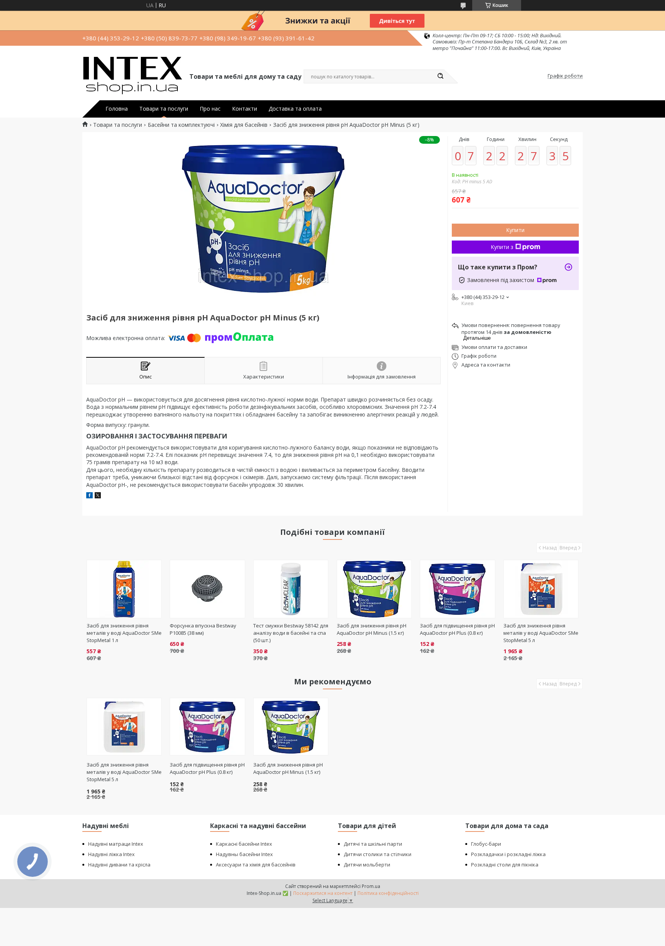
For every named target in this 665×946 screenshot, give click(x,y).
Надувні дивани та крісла (119, 864)
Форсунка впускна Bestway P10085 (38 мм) (203, 629)
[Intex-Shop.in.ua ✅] (132, 76)
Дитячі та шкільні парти (373, 843)
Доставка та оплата (295, 108)
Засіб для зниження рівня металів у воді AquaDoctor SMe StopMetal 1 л (124, 633)
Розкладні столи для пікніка (504, 864)
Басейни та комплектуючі (181, 124)
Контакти (244, 108)
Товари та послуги (163, 108)
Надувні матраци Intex (115, 843)
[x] (98, 496)
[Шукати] (440, 76)
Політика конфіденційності (388, 893)
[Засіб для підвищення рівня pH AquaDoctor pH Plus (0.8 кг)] (457, 589)
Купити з (502, 247)
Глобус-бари (486, 843)
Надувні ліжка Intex (111, 854)
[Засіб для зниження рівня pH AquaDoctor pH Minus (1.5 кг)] (374, 589)
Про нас (210, 108)
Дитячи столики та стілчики (377, 854)
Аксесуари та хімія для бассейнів (256, 864)
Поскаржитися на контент (323, 893)
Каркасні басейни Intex (244, 843)
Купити (515, 230)
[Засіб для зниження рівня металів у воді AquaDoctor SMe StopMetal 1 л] (124, 589)
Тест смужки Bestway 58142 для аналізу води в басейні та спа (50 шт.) (290, 633)
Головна (116, 108)
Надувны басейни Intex (244, 854)
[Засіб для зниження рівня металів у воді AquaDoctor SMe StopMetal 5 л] (540, 589)
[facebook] (89, 496)
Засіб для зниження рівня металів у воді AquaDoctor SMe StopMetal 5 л (540, 633)
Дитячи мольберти (367, 864)
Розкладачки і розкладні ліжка (508, 854)
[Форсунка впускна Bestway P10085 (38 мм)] (207, 589)
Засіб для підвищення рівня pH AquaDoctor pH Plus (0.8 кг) (457, 629)
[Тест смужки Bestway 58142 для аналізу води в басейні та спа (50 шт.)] (290, 589)
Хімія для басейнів (243, 124)
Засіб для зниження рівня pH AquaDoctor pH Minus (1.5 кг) (371, 629)
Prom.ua (371, 886)
